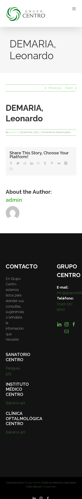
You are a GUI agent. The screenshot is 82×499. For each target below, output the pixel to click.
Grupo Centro (32, 482)
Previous (54, 88)
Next (69, 88)
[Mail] (66, 331)
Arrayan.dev (49, 486)
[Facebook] (74, 324)
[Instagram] (66, 324)
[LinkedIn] (59, 324)
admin (13, 132)
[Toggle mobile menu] (74, 9)
